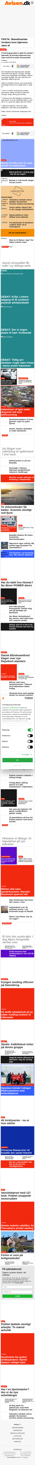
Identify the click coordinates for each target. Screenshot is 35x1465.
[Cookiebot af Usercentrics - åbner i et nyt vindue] (25, 698)
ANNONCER (17, 1430)
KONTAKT (17, 1441)
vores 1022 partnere (13, 707)
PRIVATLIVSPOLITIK (17, 1433)
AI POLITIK (17, 1436)
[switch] (30, 735)
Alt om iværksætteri (17, 233)
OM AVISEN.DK (17, 1439)
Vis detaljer (25, 754)
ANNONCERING (17, 1427)
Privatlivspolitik (19, 1282)
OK (17, 760)
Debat (4, 270)
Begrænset (17, 765)
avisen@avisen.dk (25, 1454)
